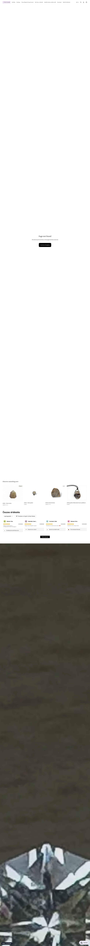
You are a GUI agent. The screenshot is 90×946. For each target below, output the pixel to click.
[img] (6, 524)
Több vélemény (45, 536)
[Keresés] (80, 2)
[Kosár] (86, 2)
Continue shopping (45, 245)
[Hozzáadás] (42, 499)
